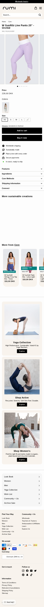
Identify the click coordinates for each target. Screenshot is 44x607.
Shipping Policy (7, 590)
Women (5, 521)
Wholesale (26, 518)
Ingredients (7, 174)
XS (5, 120)
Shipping (5, 126)
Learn (24, 526)
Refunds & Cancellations (11, 588)
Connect (5, 188)
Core (10, 21)
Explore (22, 351)
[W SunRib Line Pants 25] (5, 107)
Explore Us (26, 529)
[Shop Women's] (22, 430)
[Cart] (35, 8)
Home (4, 21)
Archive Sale (6, 534)
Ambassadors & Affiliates (31, 523)
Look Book (6, 518)
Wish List (5, 529)
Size (4, 116)
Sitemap (5, 593)
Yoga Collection (7, 526)
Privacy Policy (7, 585)
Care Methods (8, 179)
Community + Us (8, 531)
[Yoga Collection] (22, 321)
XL (28, 120)
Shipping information (11, 183)
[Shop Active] (22, 377)
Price (4, 90)
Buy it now (22, 138)
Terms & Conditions (9, 582)
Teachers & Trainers (29, 521)
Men (3, 523)
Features (6, 169)
